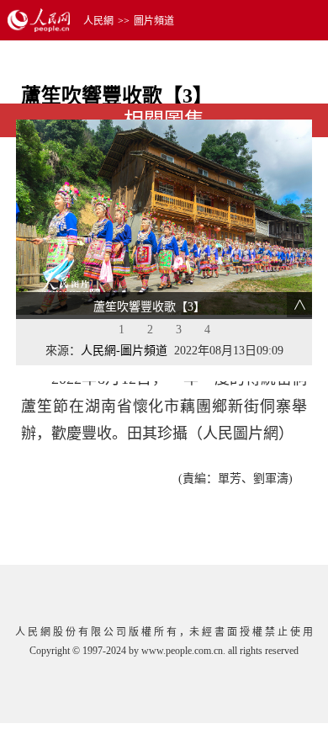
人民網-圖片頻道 (124, 350)
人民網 (98, 21)
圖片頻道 (154, 21)
